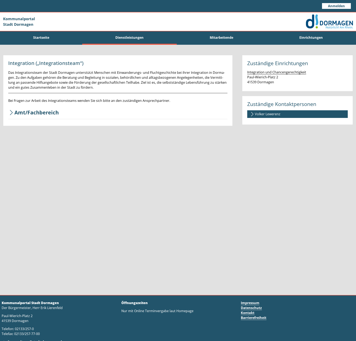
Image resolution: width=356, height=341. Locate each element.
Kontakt (247, 312)
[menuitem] (41, 37)
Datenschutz (251, 308)
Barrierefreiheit (253, 317)
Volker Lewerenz (267, 114)
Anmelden (336, 6)
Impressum (250, 303)
